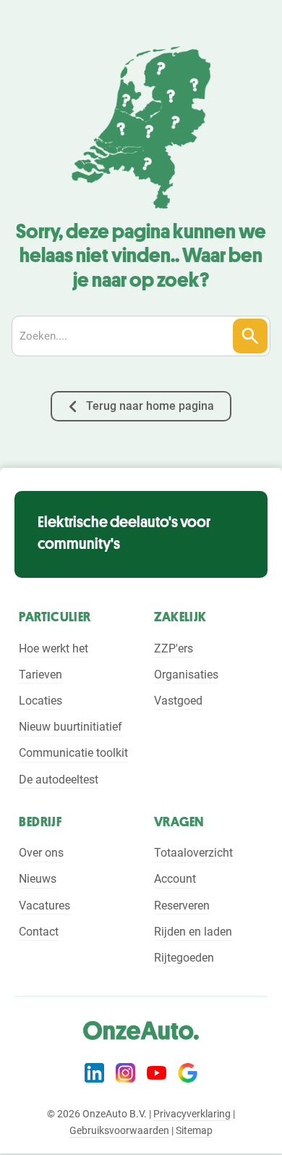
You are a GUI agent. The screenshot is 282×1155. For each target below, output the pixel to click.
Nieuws (37, 879)
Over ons (41, 853)
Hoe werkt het (53, 648)
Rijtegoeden (184, 958)
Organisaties (186, 674)
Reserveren (182, 905)
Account (175, 879)
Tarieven (40, 674)
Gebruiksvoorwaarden (119, 1131)
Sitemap (194, 1131)
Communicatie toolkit (73, 753)
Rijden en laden (193, 931)
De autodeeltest (58, 779)
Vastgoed (178, 700)
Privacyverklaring (192, 1114)
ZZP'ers (173, 648)
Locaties (40, 700)
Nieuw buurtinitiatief (70, 727)
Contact (39, 931)
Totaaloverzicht (193, 853)
